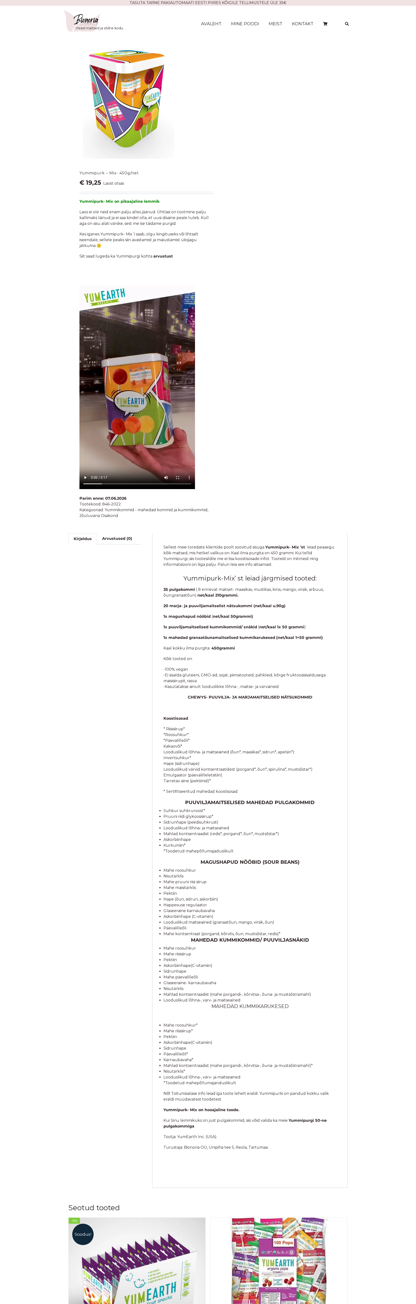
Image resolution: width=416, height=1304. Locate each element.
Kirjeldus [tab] (83, 538)
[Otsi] (346, 23)
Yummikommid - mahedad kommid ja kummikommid (156, 510)
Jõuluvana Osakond (98, 515)
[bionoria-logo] (82, 12)
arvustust (163, 256)
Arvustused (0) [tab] (117, 538)
